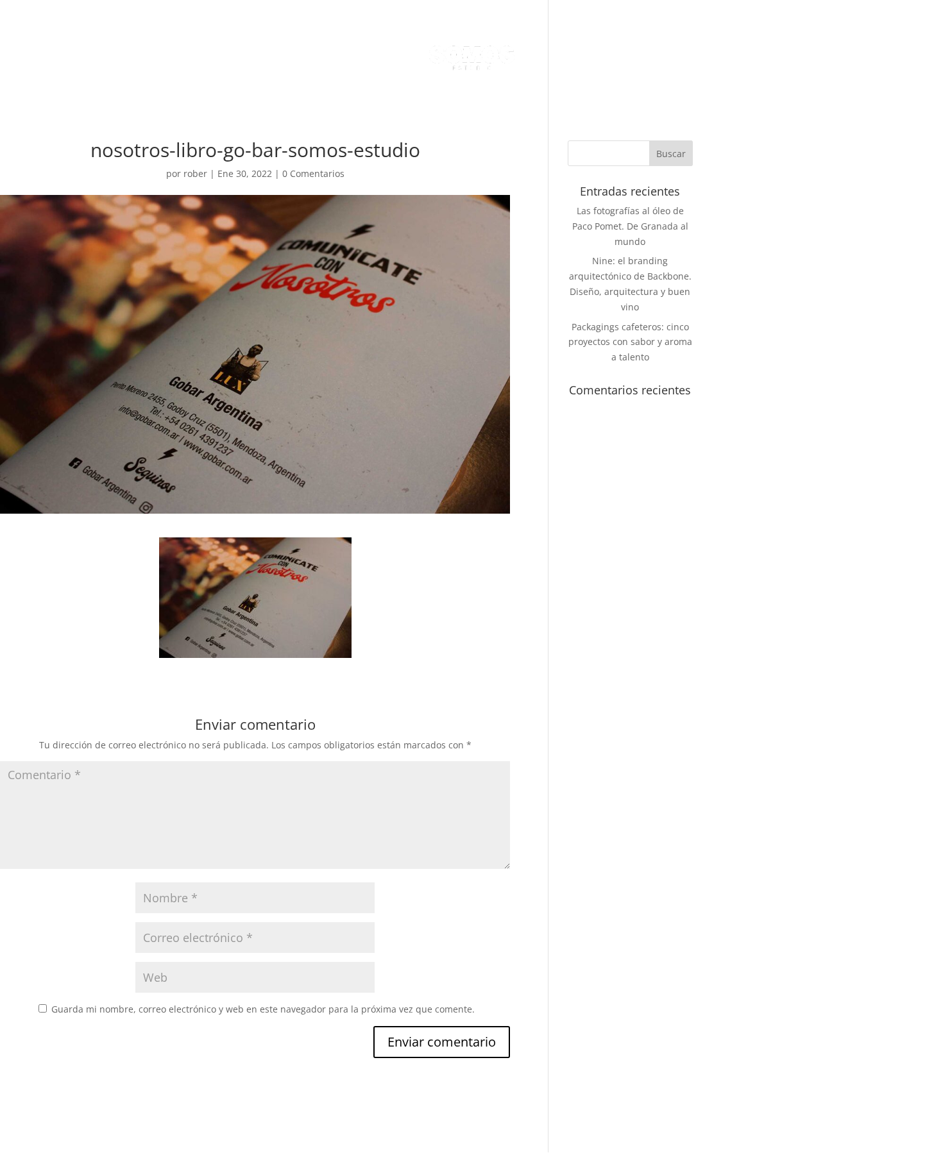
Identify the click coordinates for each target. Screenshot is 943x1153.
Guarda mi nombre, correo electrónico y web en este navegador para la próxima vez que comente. (263, 1009)
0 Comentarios (313, 173)
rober (195, 173)
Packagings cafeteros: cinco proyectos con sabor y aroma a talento (630, 342)
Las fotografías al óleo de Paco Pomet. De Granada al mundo (630, 226)
